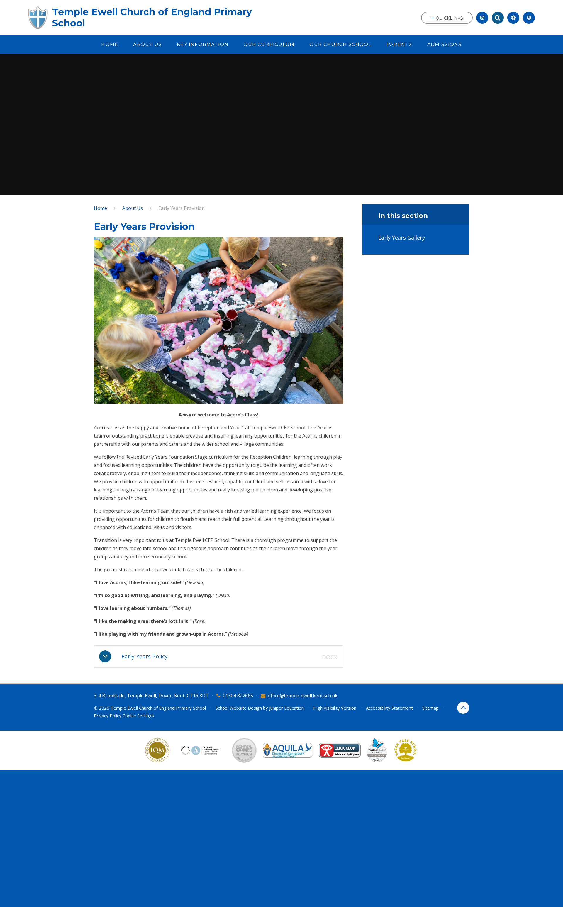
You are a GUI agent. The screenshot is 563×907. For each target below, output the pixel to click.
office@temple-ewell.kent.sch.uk (303, 695)
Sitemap (430, 708)
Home (100, 208)
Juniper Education (286, 708)
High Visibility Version (334, 708)
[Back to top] (463, 708)
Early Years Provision (181, 208)
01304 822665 (238, 695)
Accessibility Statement (389, 708)
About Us (132, 208)
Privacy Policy (107, 715)
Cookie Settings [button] (138, 715)
